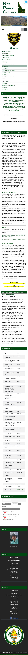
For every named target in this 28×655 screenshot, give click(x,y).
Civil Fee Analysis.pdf (10, 511)
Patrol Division (5, 57)
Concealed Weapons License (8, 70)
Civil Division (5, 66)
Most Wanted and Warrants (8, 76)
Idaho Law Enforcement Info (8, 85)
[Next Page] (8, 500)
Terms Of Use (25, 652)
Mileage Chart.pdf (9, 519)
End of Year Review (6, 51)
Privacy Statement (18, 652)
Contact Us (4, 83)
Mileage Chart (20, 489)
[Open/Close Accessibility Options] (26, 2)
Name (7, 509)
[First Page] (4, 500)
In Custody (4, 61)
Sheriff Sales (5, 89)
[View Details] (3, 512)
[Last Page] (10, 500)
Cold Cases (4, 79)
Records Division (6, 72)
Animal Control (5, 81)
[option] (11, 512)
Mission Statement (6, 53)
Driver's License (5, 68)
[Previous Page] (6, 500)
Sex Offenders (5, 74)
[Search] (19, 504)
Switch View (7, 503)
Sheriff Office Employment (8, 55)
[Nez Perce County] (14, 8)
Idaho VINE (4, 87)
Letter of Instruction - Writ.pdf (12, 516)
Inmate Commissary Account (8, 64)
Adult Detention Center (7, 59)
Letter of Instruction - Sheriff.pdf (12, 514)
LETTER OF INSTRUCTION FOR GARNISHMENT (13, 239)
